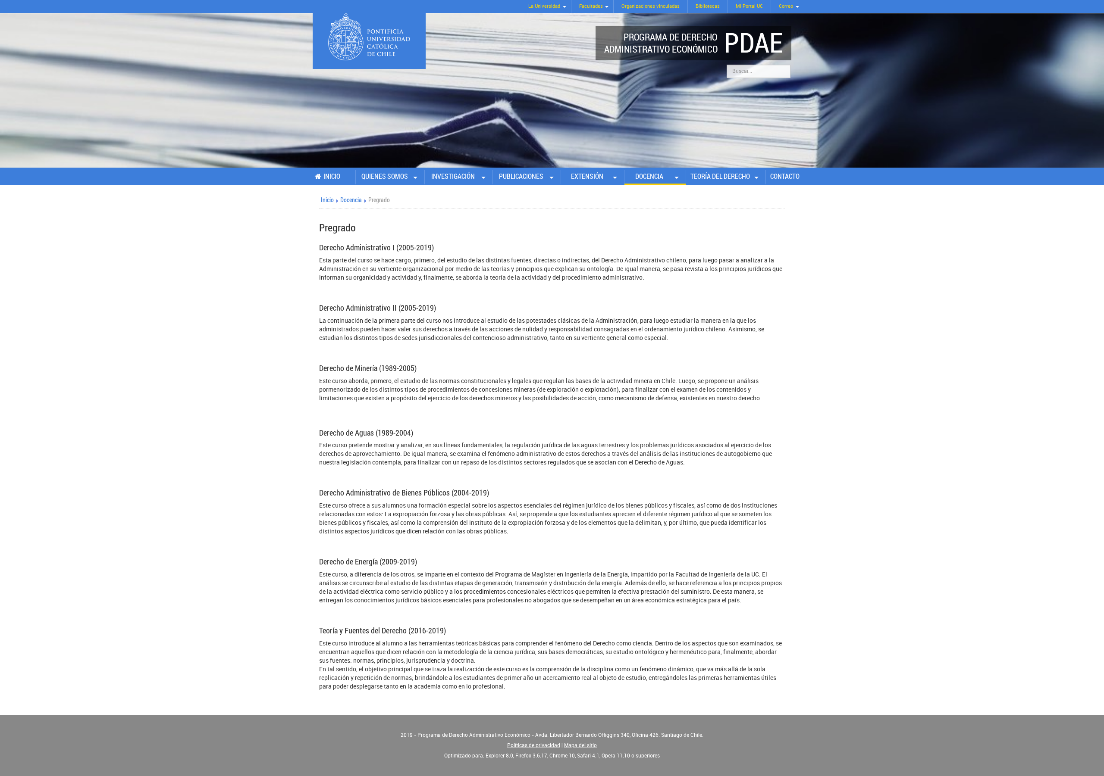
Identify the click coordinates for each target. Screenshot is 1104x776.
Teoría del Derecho (720, 176)
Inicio (331, 176)
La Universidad (544, 6)
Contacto (785, 176)
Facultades (591, 6)
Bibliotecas (708, 6)
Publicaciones (521, 176)
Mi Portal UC (749, 6)
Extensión (587, 176)
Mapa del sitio (580, 745)
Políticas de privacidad (533, 745)
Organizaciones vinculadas (650, 6)
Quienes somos (384, 176)
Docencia (649, 176)
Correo (786, 6)
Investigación (453, 176)
